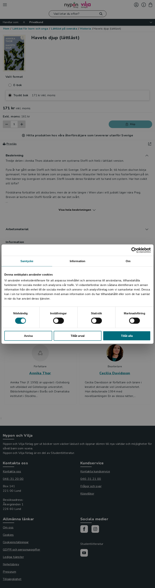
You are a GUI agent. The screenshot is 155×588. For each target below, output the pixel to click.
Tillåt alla (127, 335)
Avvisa (28, 335)
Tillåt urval (77, 335)
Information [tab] (77, 261)
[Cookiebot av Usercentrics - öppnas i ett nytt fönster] (134, 250)
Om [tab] (128, 261)
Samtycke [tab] (26, 261)
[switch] (58, 321)
